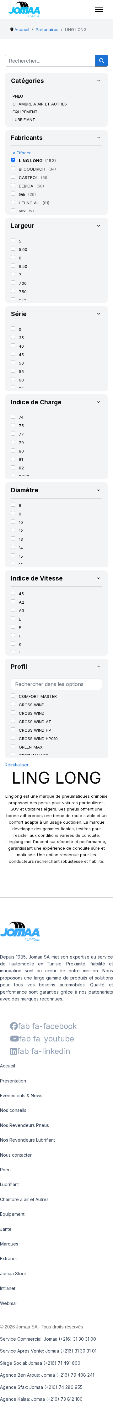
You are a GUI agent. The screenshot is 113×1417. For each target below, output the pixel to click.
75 (21, 425)
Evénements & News (21, 1095)
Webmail (9, 1303)
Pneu (5, 1169)
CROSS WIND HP (35, 730)
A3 (21, 610)
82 (21, 467)
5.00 (23, 249)
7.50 (23, 291)
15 (21, 556)
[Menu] (99, 9)
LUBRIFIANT (24, 119)
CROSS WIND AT (35, 721)
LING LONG (31, 160)
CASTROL (29, 177)
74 (21, 417)
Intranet (7, 1288)
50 (21, 363)
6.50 (23, 266)
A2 (21, 602)
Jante (6, 1229)
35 (21, 337)
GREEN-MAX (31, 746)
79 (21, 442)
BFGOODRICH (32, 168)
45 (21, 354)
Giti (22, 194)
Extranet (8, 1258)
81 (21, 459)
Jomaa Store (13, 1273)
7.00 (23, 283)
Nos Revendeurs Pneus (24, 1125)
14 (21, 547)
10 (21, 522)
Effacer (22, 152)
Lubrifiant (9, 1184)
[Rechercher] (101, 61)
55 (21, 371)
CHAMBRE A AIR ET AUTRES (40, 103)
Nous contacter (16, 1155)
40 (21, 346)
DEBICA (27, 185)
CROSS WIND (32, 704)
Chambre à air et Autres (24, 1199)
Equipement (12, 1214)
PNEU (18, 96)
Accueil (7, 1065)
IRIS (23, 211)
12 (21, 530)
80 (21, 450)
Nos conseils (13, 1110)
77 (21, 434)
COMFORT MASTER (38, 696)
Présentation (13, 1080)
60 (21, 379)
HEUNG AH (30, 202)
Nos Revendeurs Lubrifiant (27, 1140)
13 (21, 539)
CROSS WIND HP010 (38, 738)
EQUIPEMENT (25, 111)
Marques (9, 1243)
